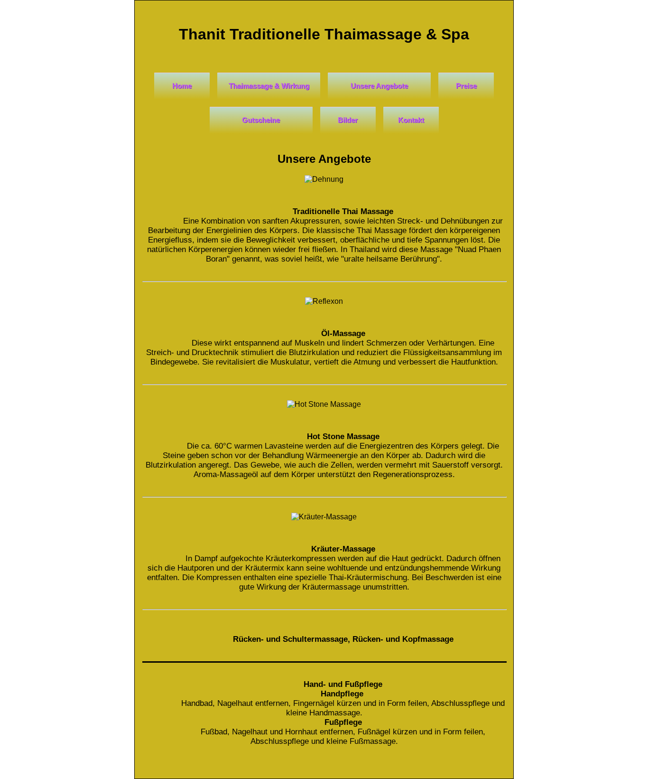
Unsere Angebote (379, 86)
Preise (466, 86)
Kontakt (411, 120)
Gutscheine (261, 120)
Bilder (348, 120)
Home (182, 86)
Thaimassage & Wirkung (269, 86)
